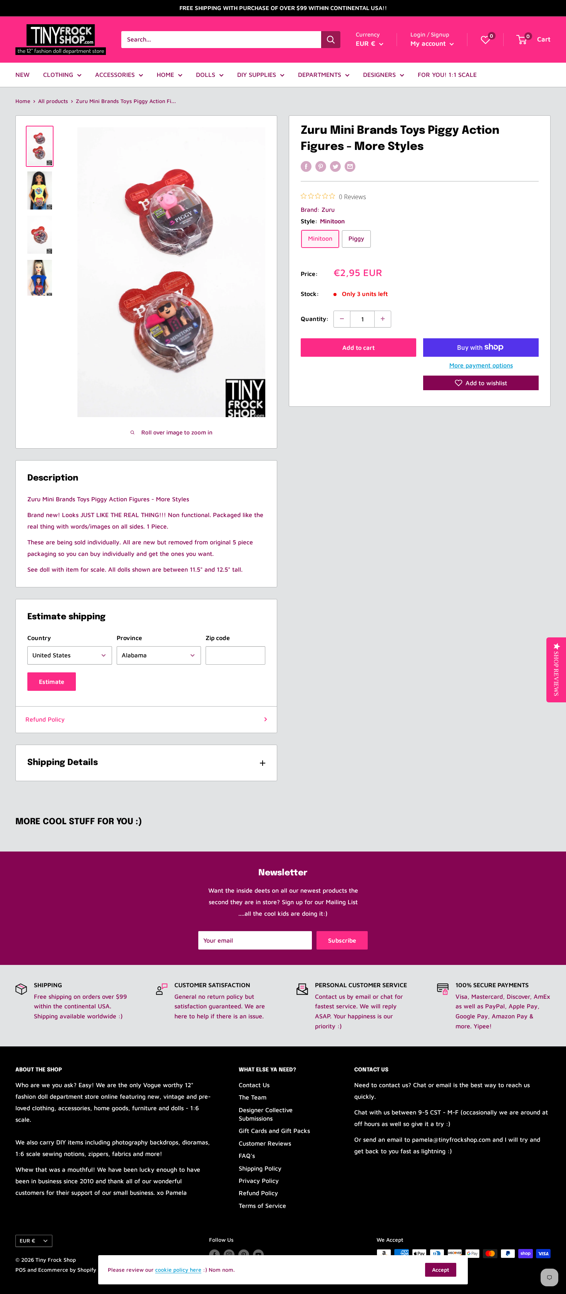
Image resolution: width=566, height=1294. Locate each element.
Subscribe (342, 940)
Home (22, 101)
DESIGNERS (379, 74)
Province (129, 637)
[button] (481, 383)
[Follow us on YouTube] (258, 1254)
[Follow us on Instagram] (229, 1254)
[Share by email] (350, 166)
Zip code (218, 637)
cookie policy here (178, 1269)
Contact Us (254, 1084)
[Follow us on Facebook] (214, 1254)
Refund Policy (45, 719)
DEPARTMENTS (319, 74)
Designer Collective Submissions (266, 1114)
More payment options (481, 364)
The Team (252, 1097)
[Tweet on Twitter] (335, 166)
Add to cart (358, 347)
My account (429, 43)
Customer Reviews (265, 1143)
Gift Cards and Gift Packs (274, 1130)
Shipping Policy (260, 1168)
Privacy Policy (259, 1180)
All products (53, 101)
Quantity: (315, 318)
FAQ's (247, 1155)
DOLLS (205, 74)
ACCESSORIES (115, 74)
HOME (165, 74)
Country (39, 637)
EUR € (27, 1240)
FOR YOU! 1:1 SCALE (447, 74)
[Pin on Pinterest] (320, 166)
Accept (440, 1269)
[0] (485, 39)
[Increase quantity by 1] (383, 319)
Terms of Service (262, 1205)
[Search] (330, 39)
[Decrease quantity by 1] (342, 319)
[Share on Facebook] (306, 166)
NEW (22, 74)
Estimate (51, 681)
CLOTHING (58, 74)
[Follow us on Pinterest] (243, 1254)
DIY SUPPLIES (256, 74)
